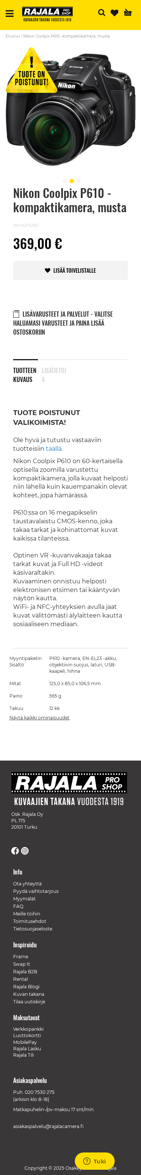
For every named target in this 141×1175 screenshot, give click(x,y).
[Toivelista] (114, 13)
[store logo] (50, 15)
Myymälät (24, 899)
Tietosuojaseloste (32, 929)
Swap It (21, 964)
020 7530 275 (40, 1092)
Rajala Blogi (26, 986)
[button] (64, 180)
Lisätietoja (54, 373)
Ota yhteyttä (27, 884)
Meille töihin (26, 914)
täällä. (54, 448)
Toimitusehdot (29, 921)
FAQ (18, 906)
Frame (20, 956)
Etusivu (13, 36)
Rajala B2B (25, 971)
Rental (20, 979)
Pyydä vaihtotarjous (36, 891)
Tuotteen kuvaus (24, 373)
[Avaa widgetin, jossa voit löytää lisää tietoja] (94, 1161)
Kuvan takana (28, 994)
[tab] (27, 370)
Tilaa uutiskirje (29, 1001)
